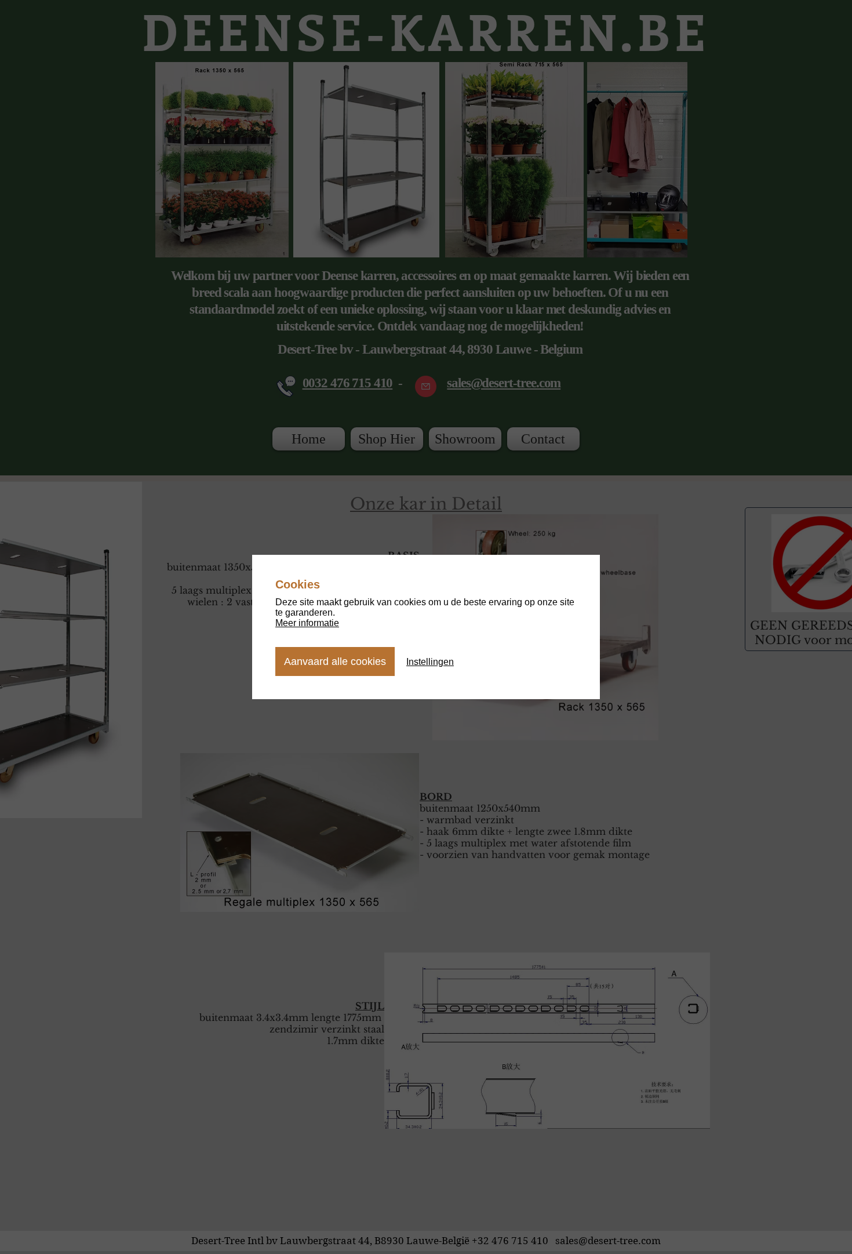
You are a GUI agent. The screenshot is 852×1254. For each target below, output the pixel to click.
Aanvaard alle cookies (335, 661)
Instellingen (430, 662)
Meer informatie (307, 623)
